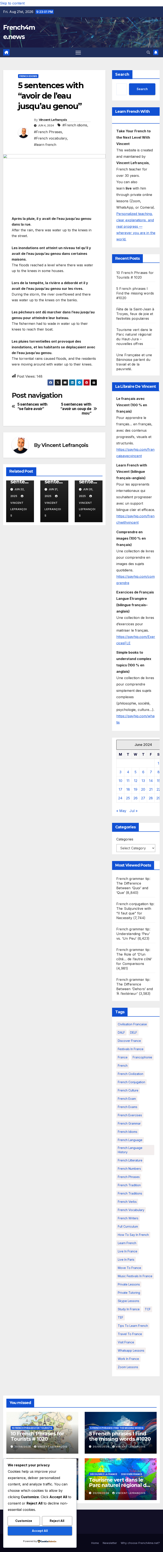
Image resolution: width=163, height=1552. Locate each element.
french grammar (129, 1123)
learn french (127, 1243)
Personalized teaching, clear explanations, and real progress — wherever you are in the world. (135, 226)
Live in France (127, 1251)
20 (143, 789)
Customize (23, 1521)
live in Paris (126, 1259)
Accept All (40, 1530)
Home (95, 1543)
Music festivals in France (135, 1276)
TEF (120, 1317)
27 (143, 798)
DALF (121, 1032)
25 (128, 798)
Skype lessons (128, 1301)
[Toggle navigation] (78, 52)
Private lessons (129, 1284)
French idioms (28, 76)
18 (128, 789)
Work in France (128, 1359)
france (123, 1057)
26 (135, 798)
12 (135, 781)
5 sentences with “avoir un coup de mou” (75, 408)
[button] (148, 52)
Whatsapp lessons (131, 1350)
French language (130, 1140)
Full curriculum (128, 1226)
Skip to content (12, 3)
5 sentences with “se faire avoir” (32, 406)
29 (158, 798)
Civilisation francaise (132, 1024)
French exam (127, 1098)
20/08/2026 (23, 1446)
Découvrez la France (103, 1474)
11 (127, 781)
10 (120, 781)
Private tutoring (129, 1292)
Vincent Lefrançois (53, 120)
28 (151, 798)
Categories (124, 839)
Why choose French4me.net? (140, 1543)
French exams (127, 1107)
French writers (128, 1218)
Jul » (133, 811)
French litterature (130, 1160)
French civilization (130, 1074)
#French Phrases (48, 132)
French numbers (129, 1168)
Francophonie (142, 1057)
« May (121, 811)
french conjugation (131, 1082)
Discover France (129, 1041)
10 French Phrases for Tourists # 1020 (37, 1436)
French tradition (129, 1185)
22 (158, 789)
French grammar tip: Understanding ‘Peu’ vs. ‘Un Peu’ (133, 934)
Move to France (129, 1268)
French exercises (130, 1115)
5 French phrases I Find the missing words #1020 (135, 293)
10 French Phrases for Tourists (32, 1428)
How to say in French (133, 1235)
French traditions (130, 1193)
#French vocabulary (50, 138)
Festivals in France (130, 1049)
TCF (148, 1309)
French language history (130, 1150)
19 (135, 789)
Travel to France (130, 1334)
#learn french (45, 144)
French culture (128, 1090)
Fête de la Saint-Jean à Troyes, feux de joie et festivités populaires (135, 314)
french (123, 1065)
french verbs (127, 1201)
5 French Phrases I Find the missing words (116, 1428)
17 (120, 789)
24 (120, 798)
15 (158, 781)
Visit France (126, 1342)
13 (143, 781)
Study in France (129, 1309)
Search (122, 74)
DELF (133, 1032)
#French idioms (74, 125)
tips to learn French (133, 1325)
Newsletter (110, 1543)
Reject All (57, 1521)
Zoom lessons (128, 1367)
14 (151, 781)
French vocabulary (131, 1210)
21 (151, 789)
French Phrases (129, 1177)
